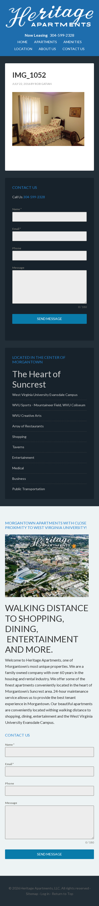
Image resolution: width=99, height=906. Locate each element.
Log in (45, 894)
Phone (16, 248)
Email (16, 229)
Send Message (49, 319)
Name (17, 209)
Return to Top (62, 894)
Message (18, 267)
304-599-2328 (62, 35)
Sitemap (32, 894)
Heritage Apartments (49, 17)
